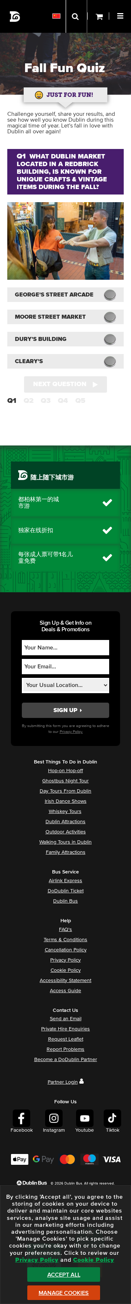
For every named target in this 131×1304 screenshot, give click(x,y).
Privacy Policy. (71, 732)
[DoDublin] (15, 16)
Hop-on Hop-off (65, 770)
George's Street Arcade (54, 295)
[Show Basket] (98, 16)
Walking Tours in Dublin (65, 842)
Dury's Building (41, 339)
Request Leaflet (65, 1039)
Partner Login (63, 1082)
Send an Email (66, 1018)
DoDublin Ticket (66, 890)
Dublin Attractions (65, 821)
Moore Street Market (50, 317)
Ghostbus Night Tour (65, 780)
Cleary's (29, 361)
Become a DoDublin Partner (65, 1059)
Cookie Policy (66, 970)
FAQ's (65, 929)
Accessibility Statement (65, 980)
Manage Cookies (64, 1293)
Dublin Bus (65, 901)
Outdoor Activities (65, 831)
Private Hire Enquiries (65, 1029)
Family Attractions (66, 852)
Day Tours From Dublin (65, 791)
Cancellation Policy (66, 950)
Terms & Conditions (65, 939)
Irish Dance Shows (66, 801)
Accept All (63, 1275)
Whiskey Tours (65, 811)
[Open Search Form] (76, 16)
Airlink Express (65, 880)
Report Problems (65, 1049)
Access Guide (65, 990)
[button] (121, 14)
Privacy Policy (65, 960)
